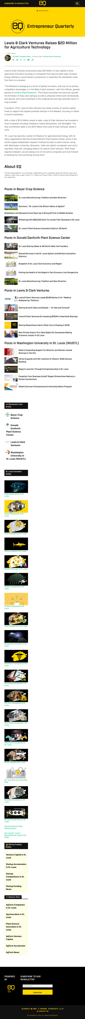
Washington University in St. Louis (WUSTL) (16, 455)
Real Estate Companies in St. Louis (16, 724)
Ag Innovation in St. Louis (15, 915)
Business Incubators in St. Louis (14, 801)
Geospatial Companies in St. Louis (15, 645)
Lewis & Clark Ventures (25, 92)
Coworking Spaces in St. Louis (14, 515)
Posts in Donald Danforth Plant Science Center (37, 238)
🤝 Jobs (34, 1008)
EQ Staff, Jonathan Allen (22, 56)
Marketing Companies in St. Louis (15, 684)
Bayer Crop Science (17, 416)
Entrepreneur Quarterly (52, 56)
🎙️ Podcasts (53, 1008)
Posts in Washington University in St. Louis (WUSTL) (41, 343)
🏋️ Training (42, 1008)
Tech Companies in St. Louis (15, 533)
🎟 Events (26, 1008)
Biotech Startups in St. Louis (15, 569)
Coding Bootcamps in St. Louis (14, 495)
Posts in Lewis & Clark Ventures (26, 291)
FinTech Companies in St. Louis (14, 607)
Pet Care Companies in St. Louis (14, 704)
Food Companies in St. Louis (15, 626)
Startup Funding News (13, 887)
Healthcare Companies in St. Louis (15, 664)
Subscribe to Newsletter (16, 3)
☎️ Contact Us (42, 1011)
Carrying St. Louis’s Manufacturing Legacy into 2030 (15, 835)
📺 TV (61, 1008)
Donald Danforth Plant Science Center (13, 430)
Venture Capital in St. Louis (15, 551)
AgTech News (12, 952)
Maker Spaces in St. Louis (14, 762)
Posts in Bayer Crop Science (24, 189)
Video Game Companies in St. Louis (14, 744)
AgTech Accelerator (15, 946)
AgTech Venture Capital (14, 937)
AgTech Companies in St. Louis (14, 588)
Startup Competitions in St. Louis (15, 877)
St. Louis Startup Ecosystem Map (15, 781)
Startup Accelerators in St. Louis (15, 821)
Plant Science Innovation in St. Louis (13, 927)
